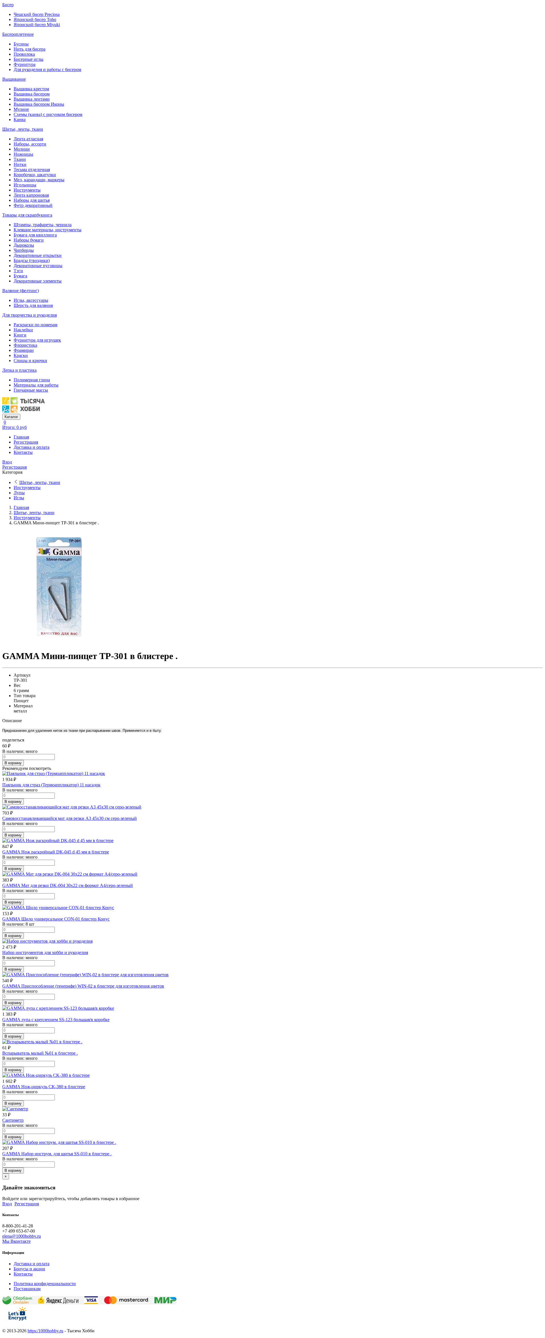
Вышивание (14, 79)
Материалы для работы (36, 385)
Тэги (18, 270)
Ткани (20, 159)
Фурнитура (24, 64)
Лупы (19, 492)
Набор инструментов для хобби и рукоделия (45, 952)
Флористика (25, 345)
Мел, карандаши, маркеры (39, 179)
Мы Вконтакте (16, 1241)
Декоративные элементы (38, 281)
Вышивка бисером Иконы (39, 104)
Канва (20, 119)
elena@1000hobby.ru (21, 1236)
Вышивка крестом (31, 88)
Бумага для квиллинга (35, 234)
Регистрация (26, 442)
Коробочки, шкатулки (35, 174)
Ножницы (23, 154)
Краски (21, 355)
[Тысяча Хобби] (23, 411)
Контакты (23, 452)
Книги (20, 335)
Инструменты (27, 190)
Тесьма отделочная (32, 169)
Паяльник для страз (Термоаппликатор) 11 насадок (51, 784)
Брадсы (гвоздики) (32, 260)
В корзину (13, 763)
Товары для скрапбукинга (27, 215)
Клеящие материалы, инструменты (47, 229)
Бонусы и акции (29, 1268)
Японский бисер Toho (35, 19)
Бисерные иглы (28, 59)
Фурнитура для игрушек (37, 340)
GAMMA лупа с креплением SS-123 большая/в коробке (56, 1019)
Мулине (21, 109)
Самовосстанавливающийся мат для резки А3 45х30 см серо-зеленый (69, 818)
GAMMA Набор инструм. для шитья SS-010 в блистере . (57, 1153)
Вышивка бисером (32, 94)
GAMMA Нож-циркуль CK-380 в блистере (43, 1086)
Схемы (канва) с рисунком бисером (48, 114)
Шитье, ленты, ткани (22, 129)
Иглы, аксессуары (31, 300)
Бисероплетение (18, 34)
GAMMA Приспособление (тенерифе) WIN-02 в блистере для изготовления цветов (83, 986)
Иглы (19, 497)
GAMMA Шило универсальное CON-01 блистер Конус (56, 919)
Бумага (20, 275)
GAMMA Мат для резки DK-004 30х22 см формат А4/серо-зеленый (67, 885)
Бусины (21, 43)
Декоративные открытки (38, 255)
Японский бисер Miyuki (37, 24)
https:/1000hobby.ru (45, 1330)
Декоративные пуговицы (38, 265)
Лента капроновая (31, 195)
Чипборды (24, 250)
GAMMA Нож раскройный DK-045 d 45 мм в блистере (55, 851)
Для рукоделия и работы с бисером (47, 69)
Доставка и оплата (31, 447)
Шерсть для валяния (33, 305)
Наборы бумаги (29, 240)
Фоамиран (24, 350)
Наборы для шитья (32, 200)
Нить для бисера (29, 49)
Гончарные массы (31, 390)
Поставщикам (27, 1288)
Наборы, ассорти (30, 144)
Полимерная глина (32, 379)
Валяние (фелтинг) (20, 290)
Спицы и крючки (30, 360)
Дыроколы (24, 245)
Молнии (22, 149)
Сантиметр (13, 1120)
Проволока (24, 54)
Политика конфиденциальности (45, 1283)
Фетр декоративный (33, 205)
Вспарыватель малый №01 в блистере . (40, 1053)
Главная (21, 437)
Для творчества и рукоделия (29, 315)
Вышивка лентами (32, 99)
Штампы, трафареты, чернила (43, 224)
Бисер (8, 4)
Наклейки (23, 329)
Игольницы (25, 184)
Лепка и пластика (19, 370)
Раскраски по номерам (35, 324)
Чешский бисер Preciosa (37, 14)
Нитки (20, 164)
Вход (7, 462)
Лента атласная (28, 138)
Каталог (11, 417)
